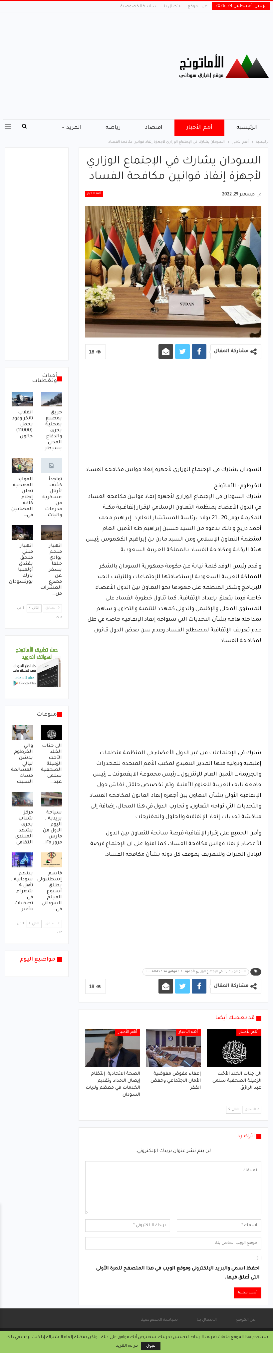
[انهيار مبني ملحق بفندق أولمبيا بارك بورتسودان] (22, 532)
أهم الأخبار (199, 128)
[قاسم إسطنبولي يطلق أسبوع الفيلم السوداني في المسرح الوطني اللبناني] (51, 859)
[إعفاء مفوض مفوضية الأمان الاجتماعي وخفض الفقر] (173, 1048)
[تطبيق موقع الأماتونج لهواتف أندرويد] (37, 667)
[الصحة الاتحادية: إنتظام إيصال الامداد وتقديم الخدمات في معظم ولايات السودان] (112, 1048)
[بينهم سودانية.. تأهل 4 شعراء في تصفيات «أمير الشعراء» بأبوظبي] (22, 859)
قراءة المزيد (127, 1346)
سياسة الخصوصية (139, 6)
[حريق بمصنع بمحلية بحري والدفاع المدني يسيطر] (51, 399)
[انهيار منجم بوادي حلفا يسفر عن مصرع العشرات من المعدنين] (51, 532)
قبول (150, 1346)
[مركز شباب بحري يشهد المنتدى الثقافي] (22, 799)
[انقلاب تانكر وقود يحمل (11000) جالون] (22, 399)
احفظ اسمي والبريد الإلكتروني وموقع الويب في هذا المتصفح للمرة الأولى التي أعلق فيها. (178, 1273)
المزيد (74, 128)
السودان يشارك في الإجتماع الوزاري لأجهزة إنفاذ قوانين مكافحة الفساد (196, 972)
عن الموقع (197, 6)
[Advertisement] (91, 66)
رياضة (113, 128)
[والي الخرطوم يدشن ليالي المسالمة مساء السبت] (22, 732)
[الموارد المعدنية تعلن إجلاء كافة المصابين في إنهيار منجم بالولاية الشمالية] (22, 465)
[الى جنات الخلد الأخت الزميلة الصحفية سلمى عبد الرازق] (234, 1048)
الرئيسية (247, 128)
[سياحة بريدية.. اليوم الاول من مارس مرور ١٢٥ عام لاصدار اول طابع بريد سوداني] (51, 799)
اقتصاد (153, 128)
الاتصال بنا (172, 6)
